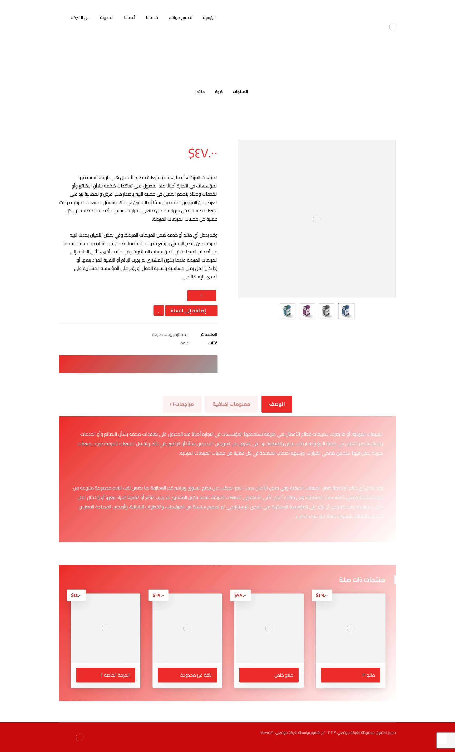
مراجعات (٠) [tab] (182, 404)
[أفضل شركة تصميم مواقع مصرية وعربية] (393, 27)
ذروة (184, 343)
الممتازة (181, 334)
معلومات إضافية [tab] (231, 404)
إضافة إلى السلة (188, 310)
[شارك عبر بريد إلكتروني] (115, 364)
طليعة (157, 334)
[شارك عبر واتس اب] (130, 364)
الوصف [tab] (277, 404)
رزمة (168, 334)
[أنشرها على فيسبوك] (161, 364)
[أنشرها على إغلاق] (146, 364)
